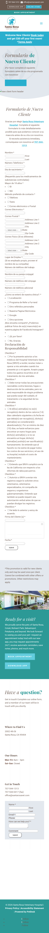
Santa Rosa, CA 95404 (15, 735)
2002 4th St (10, 731)
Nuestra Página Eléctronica (22, 311)
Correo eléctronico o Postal (23, 206)
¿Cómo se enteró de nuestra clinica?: (23, 294)
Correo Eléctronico (14, 209)
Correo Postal (12, 216)
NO (11, 191)
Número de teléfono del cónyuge (20, 281)
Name (12, 804)
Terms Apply (25, 41)
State (24, 230)
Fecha (8, 540)
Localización (15, 298)
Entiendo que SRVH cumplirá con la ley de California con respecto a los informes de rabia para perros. (25, 467)
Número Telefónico (14, 163)
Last (27, 159)
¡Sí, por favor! (16, 336)
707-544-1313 (12, 788)
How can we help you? (20, 821)
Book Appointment (24, 12)
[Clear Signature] (42, 524)
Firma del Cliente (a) (15, 516)
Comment (13, 831)
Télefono (14, 197)
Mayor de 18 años (14, 183)
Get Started (15, 83)
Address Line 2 (32, 223)
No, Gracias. (15, 341)
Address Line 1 (32, 219)
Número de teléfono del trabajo (20, 267)
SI (11, 186)
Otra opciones (16, 319)
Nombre (9, 152)
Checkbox (10, 353)
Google (13, 315)
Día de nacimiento (14, 169)
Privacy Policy (12, 908)
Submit (11, 548)
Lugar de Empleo (13, 257)
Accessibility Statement (32, 908)
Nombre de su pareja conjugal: (19, 274)
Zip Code (29, 233)
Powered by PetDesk (25, 911)
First (27, 156)
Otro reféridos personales (22, 306)
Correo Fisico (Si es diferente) (19, 236)
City (27, 226)
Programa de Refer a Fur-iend (23, 302)
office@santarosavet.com (17, 795)
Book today (37, 35)
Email (12, 814)
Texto (12, 202)
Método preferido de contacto (20, 194)
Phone (12, 818)
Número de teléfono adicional (19, 288)
